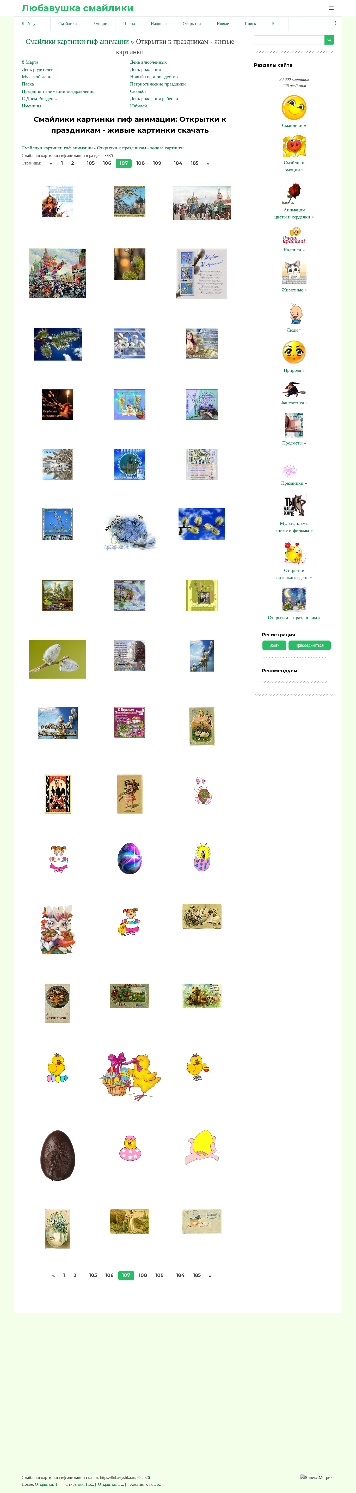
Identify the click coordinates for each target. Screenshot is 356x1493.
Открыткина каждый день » (294, 574)
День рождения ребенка (154, 98)
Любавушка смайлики (77, 8)
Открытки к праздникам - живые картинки (140, 147)
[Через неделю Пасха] (58, 737)
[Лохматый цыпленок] (201, 871)
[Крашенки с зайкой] (57, 873)
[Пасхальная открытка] (202, 1232)
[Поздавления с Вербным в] (57, 478)
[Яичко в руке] (202, 1163)
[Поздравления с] (202, 478)
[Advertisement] (178, 1396)
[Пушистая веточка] (202, 538)
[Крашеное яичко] (130, 874)
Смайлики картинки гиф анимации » (80, 41)
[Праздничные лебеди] (129, 550)
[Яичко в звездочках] (129, 1159)
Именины (31, 105)
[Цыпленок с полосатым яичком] (201, 1080)
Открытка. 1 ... (111, 1484)
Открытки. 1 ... (49, 1484)
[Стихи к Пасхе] (202, 1006)
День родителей (38, 69)
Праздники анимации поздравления (58, 91)
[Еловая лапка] (58, 359)
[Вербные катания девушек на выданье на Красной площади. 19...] (202, 218)
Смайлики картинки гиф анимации (57, 147)
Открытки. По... (79, 1484)
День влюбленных (148, 62)
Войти (274, 645)
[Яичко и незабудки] (57, 1247)
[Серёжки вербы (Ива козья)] (57, 677)
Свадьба (138, 91)
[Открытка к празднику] (202, 357)
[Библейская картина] (129, 1232)
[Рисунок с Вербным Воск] (57, 609)
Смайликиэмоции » (294, 166)
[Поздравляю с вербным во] (57, 538)
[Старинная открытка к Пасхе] (129, 1006)
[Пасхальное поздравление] (202, 927)
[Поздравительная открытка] (57, 1021)
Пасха (28, 84)
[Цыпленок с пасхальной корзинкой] (129, 1100)
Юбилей (138, 105)
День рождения (145, 69)
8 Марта (30, 62)
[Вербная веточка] (202, 744)
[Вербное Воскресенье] (129, 215)
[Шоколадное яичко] (57, 1179)
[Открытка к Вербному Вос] (129, 357)
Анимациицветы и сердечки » (294, 213)
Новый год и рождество (154, 76)
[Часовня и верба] (202, 670)
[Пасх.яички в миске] (130, 936)
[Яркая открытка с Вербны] (129, 736)
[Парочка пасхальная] (57, 953)
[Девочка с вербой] (130, 812)
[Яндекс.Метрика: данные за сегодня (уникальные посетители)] (317, 1477)
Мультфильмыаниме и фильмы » (294, 527)
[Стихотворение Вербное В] (129, 669)
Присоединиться (310, 645)
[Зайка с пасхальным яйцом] (201, 803)
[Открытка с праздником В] (57, 418)
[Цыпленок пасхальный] (57, 1082)
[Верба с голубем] (129, 609)
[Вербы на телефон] (129, 278)
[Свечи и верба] (202, 609)
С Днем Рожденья (40, 98)
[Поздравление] (129, 478)
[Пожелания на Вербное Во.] (202, 418)
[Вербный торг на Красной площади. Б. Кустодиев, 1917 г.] (57, 296)
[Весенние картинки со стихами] (201, 297)
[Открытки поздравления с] (129, 418)
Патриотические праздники (158, 84)
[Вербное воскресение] (58, 812)
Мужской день (36, 76)
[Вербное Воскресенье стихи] (57, 215)
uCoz (156, 1484)
